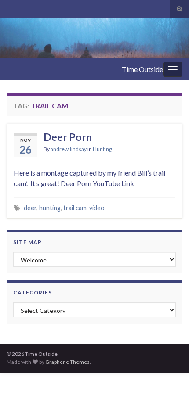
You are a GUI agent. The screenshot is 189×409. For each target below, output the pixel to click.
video (97, 208)
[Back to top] (169, 389)
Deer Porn (68, 137)
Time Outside (142, 69)
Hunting (102, 149)
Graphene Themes (67, 362)
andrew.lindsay (69, 149)
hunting (50, 208)
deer (30, 208)
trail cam (75, 208)
